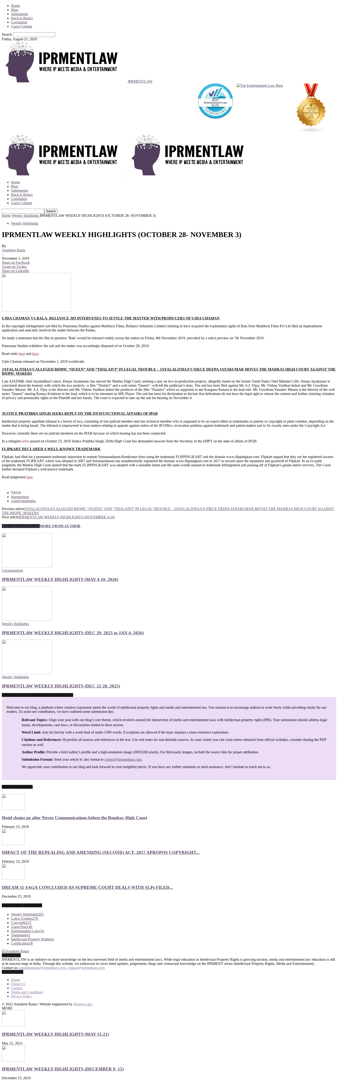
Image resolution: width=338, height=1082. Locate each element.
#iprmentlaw (20, 497)
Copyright (21, 923)
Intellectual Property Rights (32, 939)
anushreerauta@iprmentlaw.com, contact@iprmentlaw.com (62, 968)
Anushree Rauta (13, 250)
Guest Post (21, 927)
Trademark (20, 935)
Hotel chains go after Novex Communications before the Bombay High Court (74, 817)
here (22, 354)
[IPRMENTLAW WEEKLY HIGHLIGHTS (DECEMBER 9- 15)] (13, 1060)
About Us (18, 984)
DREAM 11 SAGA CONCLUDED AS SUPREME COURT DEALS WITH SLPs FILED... (87, 887)
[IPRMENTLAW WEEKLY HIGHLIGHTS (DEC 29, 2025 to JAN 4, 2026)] (27, 620)
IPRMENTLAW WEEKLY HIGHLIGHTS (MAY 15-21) (55, 1034)
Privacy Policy (21, 996)
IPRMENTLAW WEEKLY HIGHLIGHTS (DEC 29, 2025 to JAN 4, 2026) (73, 632)
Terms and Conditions (27, 992)
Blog (14, 10)
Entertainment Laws (27, 931)
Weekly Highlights (24, 223)
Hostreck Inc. (83, 1004)
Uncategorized (12, 570)
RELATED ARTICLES (21, 526)
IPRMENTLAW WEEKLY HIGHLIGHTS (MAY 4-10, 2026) (60, 579)
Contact (16, 988)
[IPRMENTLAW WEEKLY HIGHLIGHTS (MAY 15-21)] (13, 1025)
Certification (22, 943)
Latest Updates (24, 918)
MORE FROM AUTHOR (60, 526)
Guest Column (21, 26)
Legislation (19, 22)
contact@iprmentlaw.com (122, 759)
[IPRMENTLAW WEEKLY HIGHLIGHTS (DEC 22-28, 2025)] (27, 673)
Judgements (19, 14)
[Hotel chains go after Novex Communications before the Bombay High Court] (13, 809)
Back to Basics (22, 18)
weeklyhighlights (23, 501)
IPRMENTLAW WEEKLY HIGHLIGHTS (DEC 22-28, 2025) (61, 686)
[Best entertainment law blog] (215, 109)
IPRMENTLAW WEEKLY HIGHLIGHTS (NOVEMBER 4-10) (67, 517)
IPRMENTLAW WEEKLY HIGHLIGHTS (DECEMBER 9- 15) (63, 1069)
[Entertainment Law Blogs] (311, 109)
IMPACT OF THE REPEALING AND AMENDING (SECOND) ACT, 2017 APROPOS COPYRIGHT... (101, 852)
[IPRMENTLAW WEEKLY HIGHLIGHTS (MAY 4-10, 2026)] (27, 566)
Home (15, 6)
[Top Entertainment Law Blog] (260, 109)
